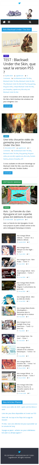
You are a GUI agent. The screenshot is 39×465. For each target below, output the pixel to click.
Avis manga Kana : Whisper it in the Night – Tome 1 (25, 249)
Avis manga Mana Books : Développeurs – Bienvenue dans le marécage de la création (26, 311)
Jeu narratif (11, 156)
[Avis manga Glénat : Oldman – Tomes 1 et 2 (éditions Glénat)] (9, 235)
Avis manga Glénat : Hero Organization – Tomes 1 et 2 (26, 273)
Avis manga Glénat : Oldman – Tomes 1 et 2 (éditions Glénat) (25, 238)
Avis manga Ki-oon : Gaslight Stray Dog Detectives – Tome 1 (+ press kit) (25, 325)
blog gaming (31, 84)
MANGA (6, 207)
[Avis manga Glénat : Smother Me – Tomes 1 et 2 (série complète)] (9, 360)
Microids (24, 89)
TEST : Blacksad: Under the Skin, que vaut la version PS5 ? (19, 65)
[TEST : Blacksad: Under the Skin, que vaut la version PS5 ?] (19, 34)
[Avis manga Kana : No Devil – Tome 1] (9, 335)
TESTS (6, 56)
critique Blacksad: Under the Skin (24, 87)
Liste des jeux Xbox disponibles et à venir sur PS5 (19, 413)
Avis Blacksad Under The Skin (22, 78)
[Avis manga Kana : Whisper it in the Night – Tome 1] (9, 247)
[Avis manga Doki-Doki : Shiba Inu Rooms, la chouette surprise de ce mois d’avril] (9, 384)
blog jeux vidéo (8, 87)
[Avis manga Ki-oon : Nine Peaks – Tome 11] (9, 259)
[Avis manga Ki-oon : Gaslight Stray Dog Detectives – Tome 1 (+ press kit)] (9, 321)
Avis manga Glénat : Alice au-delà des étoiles (25, 298)
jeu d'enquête (7, 89)
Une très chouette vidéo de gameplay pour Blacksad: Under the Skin (18, 142)
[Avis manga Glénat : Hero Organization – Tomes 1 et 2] (9, 270)
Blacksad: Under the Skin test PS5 (16, 84)
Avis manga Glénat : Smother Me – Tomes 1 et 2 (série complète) (26, 363)
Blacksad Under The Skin (10, 81)
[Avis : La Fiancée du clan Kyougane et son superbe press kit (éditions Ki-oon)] (19, 187)
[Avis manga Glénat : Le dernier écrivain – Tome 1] (9, 372)
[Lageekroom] (19, 9)
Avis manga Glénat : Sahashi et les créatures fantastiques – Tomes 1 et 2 (26, 350)
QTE (22, 159)
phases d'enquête (14, 159)
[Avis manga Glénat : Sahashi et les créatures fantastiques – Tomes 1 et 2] (9, 346)
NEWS (6, 136)
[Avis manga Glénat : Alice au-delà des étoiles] (9, 296)
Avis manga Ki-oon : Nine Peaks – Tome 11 (26, 261)
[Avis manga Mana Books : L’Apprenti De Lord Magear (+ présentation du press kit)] (9, 282)
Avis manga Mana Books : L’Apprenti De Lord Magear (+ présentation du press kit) (26, 286)
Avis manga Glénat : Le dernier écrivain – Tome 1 (26, 374)
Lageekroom (19, 76)
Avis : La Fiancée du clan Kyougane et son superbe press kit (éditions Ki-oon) (17, 214)
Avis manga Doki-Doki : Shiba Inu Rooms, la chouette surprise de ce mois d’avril (25, 388)
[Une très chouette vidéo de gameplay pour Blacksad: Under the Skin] (19, 115)
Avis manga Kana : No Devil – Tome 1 (24, 337)
